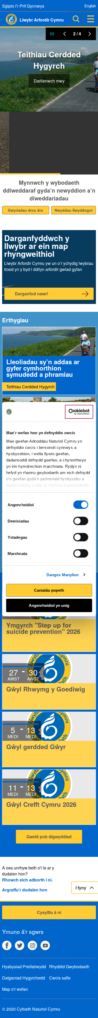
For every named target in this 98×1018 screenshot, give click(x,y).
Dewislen (90, 18)
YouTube (45, 945)
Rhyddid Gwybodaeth (69, 966)
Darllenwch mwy (49, 81)
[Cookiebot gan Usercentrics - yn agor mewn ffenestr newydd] (79, 412)
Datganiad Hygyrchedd (23, 978)
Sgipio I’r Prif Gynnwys (23, 6)
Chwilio (76, 18)
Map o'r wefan (15, 989)
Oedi (52, 34)
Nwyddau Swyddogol (74, 210)
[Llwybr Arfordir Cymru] (8, 19)
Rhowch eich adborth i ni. (27, 880)
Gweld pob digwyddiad (49, 837)
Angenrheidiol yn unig (49, 605)
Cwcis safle (60, 978)
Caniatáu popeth (49, 590)
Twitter (19, 945)
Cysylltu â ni (49, 912)
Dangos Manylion (63, 575)
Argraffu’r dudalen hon (24, 890)
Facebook (6, 945)
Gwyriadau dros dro (25, 210)
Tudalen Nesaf (89, 34)
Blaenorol (64, 34)
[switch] (80, 521)
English (90, 5)
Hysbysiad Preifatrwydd (24, 966)
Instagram (32, 945)
